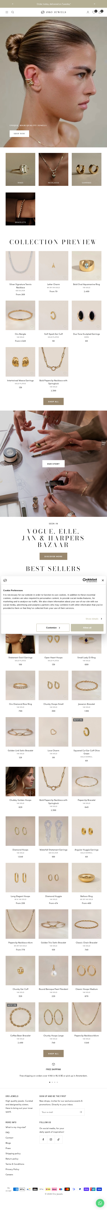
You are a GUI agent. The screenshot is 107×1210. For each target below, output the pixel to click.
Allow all (87, 627)
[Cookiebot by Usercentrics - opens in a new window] (85, 580)
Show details (92, 619)
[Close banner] (103, 580)
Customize (51, 627)
